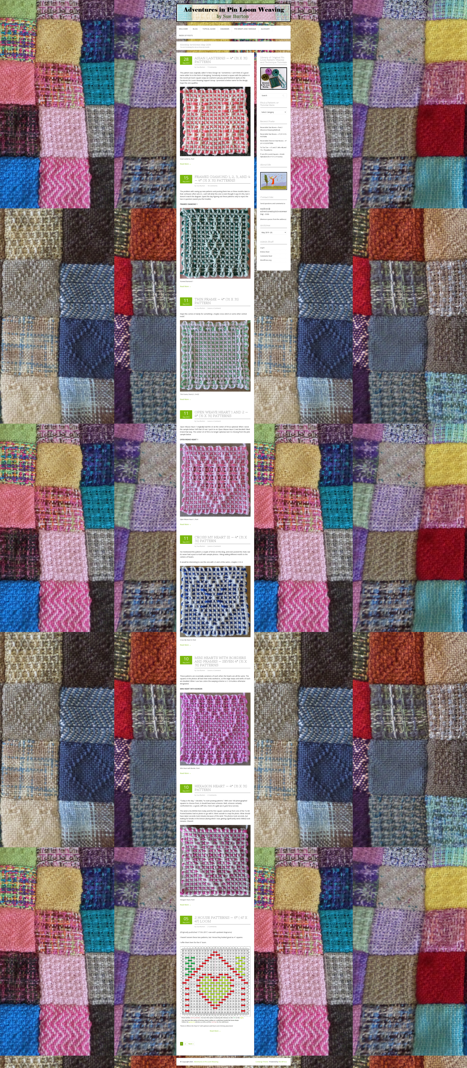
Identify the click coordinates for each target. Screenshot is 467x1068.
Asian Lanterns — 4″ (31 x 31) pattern (221, 60)
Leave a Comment (214, 308)
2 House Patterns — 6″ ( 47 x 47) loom (221, 919)
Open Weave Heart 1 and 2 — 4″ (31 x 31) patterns (221, 414)
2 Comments (212, 795)
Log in (262, 248)
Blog (195, 29)
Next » (190, 1044)
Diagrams (224, 29)
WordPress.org (265, 260)
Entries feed (264, 252)
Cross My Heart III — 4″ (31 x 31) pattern (221, 539)
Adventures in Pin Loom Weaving (206, 1062)
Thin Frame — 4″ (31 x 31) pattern (217, 301)
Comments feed (266, 256)
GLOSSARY (265, 29)
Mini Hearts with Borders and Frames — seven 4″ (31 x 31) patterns (221, 661)
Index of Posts (186, 35)
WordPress (283, 1062)
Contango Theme (262, 1062)
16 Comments (212, 186)
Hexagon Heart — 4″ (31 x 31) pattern (221, 788)
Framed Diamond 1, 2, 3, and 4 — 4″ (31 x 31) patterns (222, 178)
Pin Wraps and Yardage (245, 29)
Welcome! (183, 29)
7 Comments (212, 67)
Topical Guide (208, 29)
